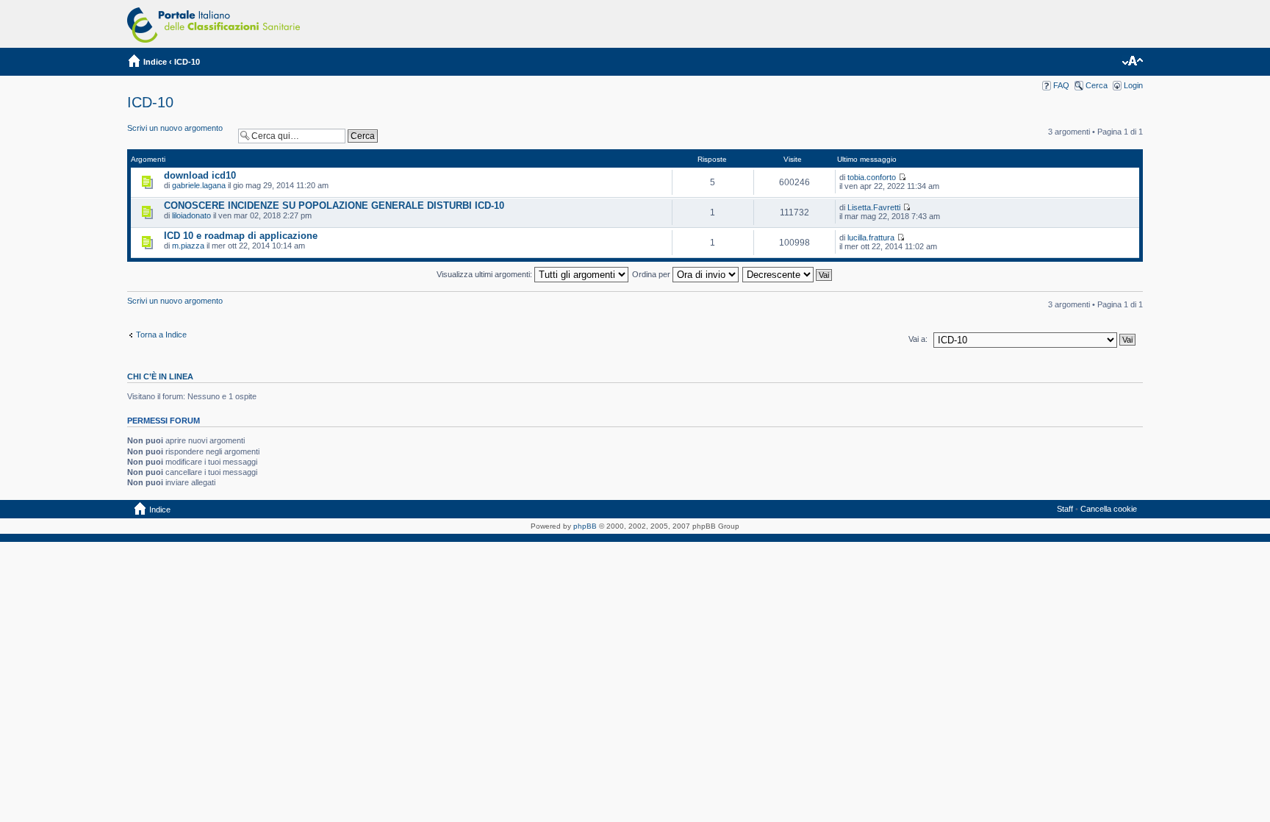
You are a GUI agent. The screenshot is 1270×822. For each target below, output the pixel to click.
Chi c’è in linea (160, 376)
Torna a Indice (161, 334)
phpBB (585, 526)
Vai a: (918, 339)
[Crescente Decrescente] (787, 274)
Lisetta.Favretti (873, 207)
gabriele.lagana (199, 185)
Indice (155, 61)
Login (1133, 85)
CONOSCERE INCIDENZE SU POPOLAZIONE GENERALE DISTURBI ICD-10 (334, 205)
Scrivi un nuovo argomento (175, 128)
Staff (1065, 508)
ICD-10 (187, 61)
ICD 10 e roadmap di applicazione (241, 235)
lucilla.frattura (870, 237)
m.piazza (188, 245)
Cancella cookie (1108, 508)
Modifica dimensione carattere (1132, 61)
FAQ (1061, 85)
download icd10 (200, 175)
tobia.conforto (871, 177)
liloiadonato (191, 215)
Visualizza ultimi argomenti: (485, 274)
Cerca (1097, 85)
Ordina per (652, 274)
